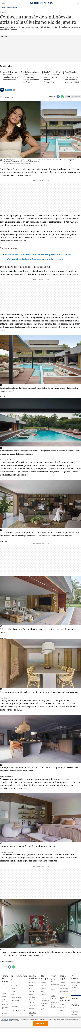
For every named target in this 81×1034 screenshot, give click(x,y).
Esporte (62, 985)
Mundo (30, 994)
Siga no (68, 96)
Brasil (30, 988)
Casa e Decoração (12, 7)
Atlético (43, 985)
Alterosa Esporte (73, 991)
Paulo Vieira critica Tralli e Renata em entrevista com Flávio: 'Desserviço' (52, 77)
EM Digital (5, 1004)
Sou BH (74, 998)
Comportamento (16, 997)
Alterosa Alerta (75, 982)
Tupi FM (75, 1005)
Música (13, 991)
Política (4, 985)
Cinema (13, 988)
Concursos (31, 1006)
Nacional (4, 994)
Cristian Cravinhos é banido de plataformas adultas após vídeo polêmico (31, 77)
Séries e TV (14, 986)
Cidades (62, 982)
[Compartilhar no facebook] (58, 96)
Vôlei (42, 991)
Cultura (4, 996)
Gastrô (62, 1010)
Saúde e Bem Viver (5, 1000)
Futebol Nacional (43, 995)
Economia (4, 988)
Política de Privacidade (12, 1020)
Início (3, 7)
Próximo (79, 66)
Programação (75, 1012)
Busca (77, 3)
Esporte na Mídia (44, 1004)
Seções (3, 3)
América (43, 982)
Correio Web (32, 1014)
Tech (12, 1003)
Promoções (14, 1006)
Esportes (31, 1009)
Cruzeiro (43, 988)
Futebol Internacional (45, 999)
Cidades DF (31, 982)
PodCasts (74, 1015)
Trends (13, 994)
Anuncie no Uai (18, 1010)
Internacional (5, 991)
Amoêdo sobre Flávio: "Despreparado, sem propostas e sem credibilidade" (73, 77)
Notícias (53, 989)
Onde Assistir (43, 1009)
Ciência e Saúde (33, 1000)
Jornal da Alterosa (74, 986)
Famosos (3, 12)
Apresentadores (76, 1009)
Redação (8, 90)
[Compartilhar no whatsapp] (62, 96)
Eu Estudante (32, 1003)
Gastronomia (15, 1000)
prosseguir (40, 1023)
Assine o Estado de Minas (4, 1013)
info (14, 90)
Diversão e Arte (33, 997)
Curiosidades (64, 991)
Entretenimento (15, 980)
